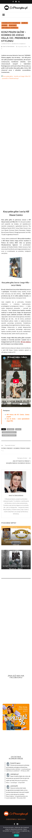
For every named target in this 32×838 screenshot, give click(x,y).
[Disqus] (16, 604)
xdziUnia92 (14, 786)
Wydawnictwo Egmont (9, 435)
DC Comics (10, 429)
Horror (24, 23)
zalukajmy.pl (14, 774)
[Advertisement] (16, 743)
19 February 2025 (25, 771)
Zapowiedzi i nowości (10, 27)
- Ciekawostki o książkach (18, 43)
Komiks (4, 25)
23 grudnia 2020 (22, 46)
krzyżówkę (25, 765)
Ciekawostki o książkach (11, 23)
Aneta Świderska (8, 46)
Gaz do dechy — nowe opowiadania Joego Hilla (16, 542)
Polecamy (12, 25)
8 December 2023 (21, 798)
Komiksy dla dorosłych (9, 432)
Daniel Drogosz (15, 763)
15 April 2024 (21, 782)
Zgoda (16, 835)
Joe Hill (18, 429)
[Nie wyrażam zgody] (30, 831)
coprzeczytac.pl (6, 43)
